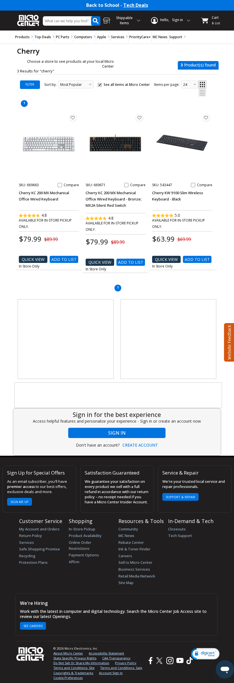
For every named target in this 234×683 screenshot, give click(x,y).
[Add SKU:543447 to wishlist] (206, 117)
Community (128, 529)
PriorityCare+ (140, 37)
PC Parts (62, 37)
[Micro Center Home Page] (28, 17)
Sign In (117, 433)
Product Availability (85, 535)
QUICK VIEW (33, 259)
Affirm (74, 561)
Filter (29, 84)
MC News (160, 37)
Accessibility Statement (106, 653)
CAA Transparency (116, 658)
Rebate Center (131, 542)
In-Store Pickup (82, 529)
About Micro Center (68, 653)
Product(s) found (198, 65)
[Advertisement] (66, 339)
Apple (101, 37)
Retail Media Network (136, 576)
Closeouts (177, 529)
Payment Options (84, 555)
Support (175, 37)
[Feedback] (228, 341)
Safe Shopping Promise (39, 549)
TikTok (188, 660)
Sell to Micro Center (135, 562)
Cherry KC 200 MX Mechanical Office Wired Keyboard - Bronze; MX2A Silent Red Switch (114, 199)
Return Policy (30, 535)
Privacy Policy (125, 663)
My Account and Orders (39, 529)
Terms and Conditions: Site (73, 668)
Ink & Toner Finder (134, 549)
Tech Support (180, 535)
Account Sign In (111, 673)
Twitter (160, 660)
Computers (83, 37)
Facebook (149, 660)
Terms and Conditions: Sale (121, 668)
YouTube (179, 660)
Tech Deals (135, 5)
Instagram (169, 660)
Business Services (134, 569)
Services (117, 37)
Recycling (27, 555)
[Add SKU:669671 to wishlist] (139, 117)
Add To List (63, 259)
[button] (205, 653)
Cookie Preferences (68, 678)
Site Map (126, 582)
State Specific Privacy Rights (74, 658)
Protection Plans (33, 562)
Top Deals (43, 37)
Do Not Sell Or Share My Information (81, 663)
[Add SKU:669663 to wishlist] (72, 117)
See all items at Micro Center (127, 84)
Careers (125, 555)
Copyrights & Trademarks (73, 673)
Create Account (140, 445)
